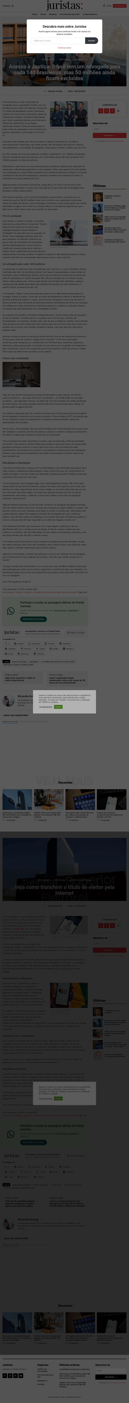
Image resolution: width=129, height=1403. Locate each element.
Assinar (91, 40)
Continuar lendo (64, 48)
